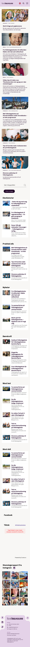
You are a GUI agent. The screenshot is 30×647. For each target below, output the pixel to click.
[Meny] (27, 3)
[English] (19, 3)
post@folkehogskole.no (13, 627)
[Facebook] (2, 617)
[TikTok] (2, 626)
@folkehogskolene (20, 525)
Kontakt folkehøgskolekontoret (13, 633)
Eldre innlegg (9, 191)
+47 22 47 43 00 (12, 624)
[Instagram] (2, 622)
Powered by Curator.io (20, 557)
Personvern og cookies (11, 635)
